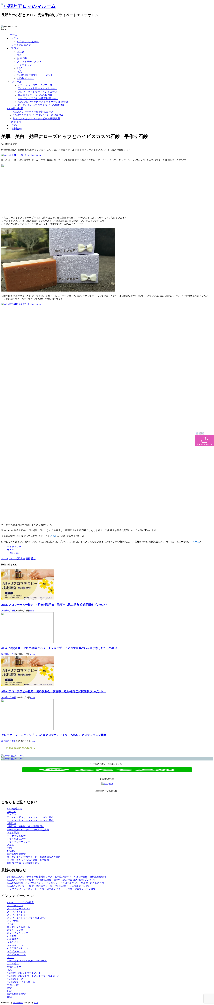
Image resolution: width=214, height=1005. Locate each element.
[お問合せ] (20, 753)
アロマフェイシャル (17, 911)
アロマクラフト (25, 65)
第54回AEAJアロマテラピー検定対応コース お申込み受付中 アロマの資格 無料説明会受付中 (57, 876)
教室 (9, 988)
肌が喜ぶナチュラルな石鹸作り (35, 95)
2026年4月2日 (8, 610)
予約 (14, 125)
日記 (19, 68)
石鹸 (28, 558)
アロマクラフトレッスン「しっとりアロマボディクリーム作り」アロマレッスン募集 (53, 734)
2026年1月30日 (8, 741)
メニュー (16, 38)
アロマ (4, 558)
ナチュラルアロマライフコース (35, 85)
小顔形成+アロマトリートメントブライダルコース (33, 976)
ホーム (13, 34)
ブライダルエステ (21, 45)
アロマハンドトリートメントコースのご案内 (30, 817)
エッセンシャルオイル (18, 927)
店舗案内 (16, 122)
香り (33, 558)
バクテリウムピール (28, 41)
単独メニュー (14, 966)
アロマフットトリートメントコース (37, 91)
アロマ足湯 (13, 921)
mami (31, 610)
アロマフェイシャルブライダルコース (27, 918)
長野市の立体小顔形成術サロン (23, 863)
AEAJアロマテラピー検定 (20, 902)
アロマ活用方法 (17, 558)
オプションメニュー (17, 930)
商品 (19, 71)
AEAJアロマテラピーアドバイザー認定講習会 (43, 101)
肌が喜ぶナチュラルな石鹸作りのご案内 (28, 860)
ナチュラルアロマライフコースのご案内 (28, 829)
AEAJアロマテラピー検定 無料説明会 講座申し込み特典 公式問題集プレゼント (53, 691)
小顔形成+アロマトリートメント (35, 75)
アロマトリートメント (29, 61)
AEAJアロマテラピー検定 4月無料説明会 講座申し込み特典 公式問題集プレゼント (55, 604)
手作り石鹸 (13, 553)
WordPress (18, 1002)
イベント (11, 924)
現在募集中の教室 (16, 854)
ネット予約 (13, 832)
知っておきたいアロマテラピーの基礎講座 (41, 105)
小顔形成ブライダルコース (21, 982)
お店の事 (22, 58)
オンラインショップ (17, 933)
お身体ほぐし (14, 939)
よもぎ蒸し (13, 963)
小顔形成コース (25, 78)
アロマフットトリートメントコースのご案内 (30, 820)
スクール (17, 81)
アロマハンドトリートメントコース (37, 88)
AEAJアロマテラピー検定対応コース (38, 98)
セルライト (13, 942)
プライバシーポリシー (18, 842)
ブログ (14, 48)
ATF (36, 1002)
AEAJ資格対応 (15, 108)
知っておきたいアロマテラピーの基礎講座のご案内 (34, 857)
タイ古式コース (15, 945)
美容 (19, 55)
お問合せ (17, 128)
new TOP (11, 811)
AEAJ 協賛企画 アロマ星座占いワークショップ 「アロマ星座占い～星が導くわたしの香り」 (60, 648)
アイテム (11, 814)
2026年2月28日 (8, 697)
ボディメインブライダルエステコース (27, 960)
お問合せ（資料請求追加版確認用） (25, 826)
